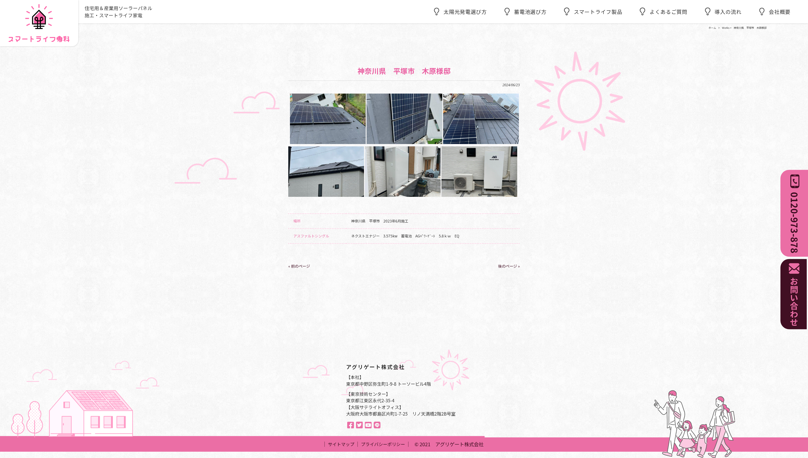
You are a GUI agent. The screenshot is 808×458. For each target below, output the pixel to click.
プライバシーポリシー (383, 444)
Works (725, 28)
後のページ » (509, 266)
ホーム (712, 28)
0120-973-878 (794, 222)
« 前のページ (299, 266)
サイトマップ (341, 444)
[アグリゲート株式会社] (39, 23)
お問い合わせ (794, 301)
